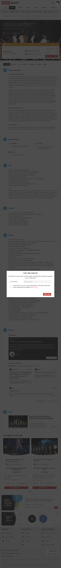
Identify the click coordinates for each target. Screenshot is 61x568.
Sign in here (34, 287)
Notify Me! (47, 294)
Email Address (14, 281)
